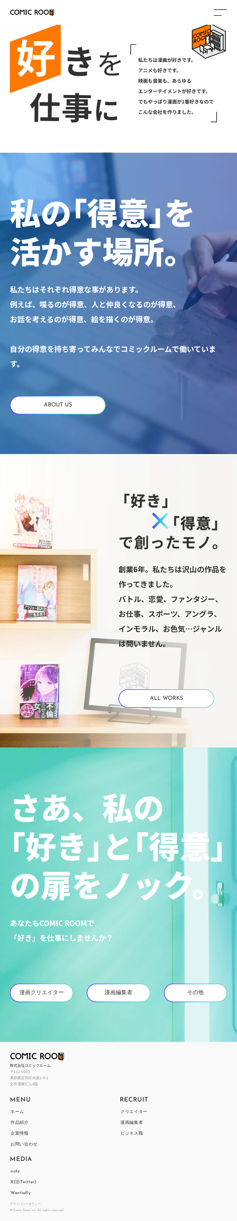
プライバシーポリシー (25, 1204)
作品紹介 (19, 1122)
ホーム (17, 1112)
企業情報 (19, 1133)
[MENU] (220, 12)
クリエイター (134, 1112)
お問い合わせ (24, 1144)
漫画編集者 (131, 1122)
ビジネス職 (131, 1133)
